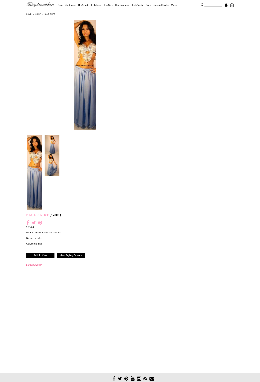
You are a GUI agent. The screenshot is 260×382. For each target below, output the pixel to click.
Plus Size (108, 5)
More (174, 5)
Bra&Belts (83, 5)
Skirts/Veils (137, 5)
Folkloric (96, 5)
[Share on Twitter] (33, 223)
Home (28, 14)
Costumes (70, 5)
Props (148, 5)
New (60, 5)
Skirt (38, 14)
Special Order (161, 5)
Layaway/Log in (34, 264)
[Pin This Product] (40, 223)
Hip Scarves (122, 5)
